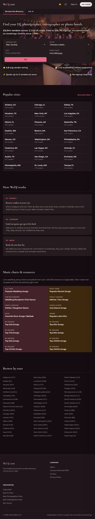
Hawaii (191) (8, 417)
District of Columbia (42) (13, 406)
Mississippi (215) (40, 403)
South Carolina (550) (72, 399)
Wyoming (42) (70, 436)
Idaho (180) (7, 421)
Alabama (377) (9, 377)
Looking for (11, 42)
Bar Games (7, 503)
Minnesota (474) (40, 399)
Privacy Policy (55, 477)
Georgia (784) (8, 414)
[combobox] (26, 53)
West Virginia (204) (72, 428)
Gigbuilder (7, 489)
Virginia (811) (69, 421)
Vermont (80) (69, 417)
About (52, 467)
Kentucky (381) (40, 377)
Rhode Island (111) (72, 396)
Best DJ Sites (8, 493)
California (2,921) (10, 392)
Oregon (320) (69, 388)
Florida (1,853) (9, 410)
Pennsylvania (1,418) (72, 392)
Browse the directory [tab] (14, 11)
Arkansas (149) (9, 388)
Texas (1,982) (69, 410)
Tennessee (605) (70, 406)
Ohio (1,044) (69, 381)
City (7, 50)
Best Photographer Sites (12, 496)
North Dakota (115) (72, 377)
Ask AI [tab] (31, 11)
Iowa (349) (7, 432)
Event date (54, 50)
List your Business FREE (59, 470)
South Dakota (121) (72, 403)
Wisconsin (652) (70, 432)
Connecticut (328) (10, 399)
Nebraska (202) (40, 414)
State (51, 42)
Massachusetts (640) (42, 392)
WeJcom (9, 4)
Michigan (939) (40, 396)
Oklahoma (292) (71, 385)
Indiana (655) (8, 428)
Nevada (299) (39, 417)
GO (25, 59)
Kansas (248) (8, 436)
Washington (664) (71, 425)
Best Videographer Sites (12, 500)
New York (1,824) (40, 432)
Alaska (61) (7, 381)
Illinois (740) (8, 425)
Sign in (74, 4)
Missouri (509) (39, 406)
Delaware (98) (8, 403)
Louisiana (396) (40, 381)
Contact (53, 474)
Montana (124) (40, 410)
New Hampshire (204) (43, 421)
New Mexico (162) (41, 428)
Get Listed (86, 4)
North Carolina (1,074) (43, 436)
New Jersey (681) (41, 425)
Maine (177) (38, 385)
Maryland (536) (40, 388)
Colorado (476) (9, 396)
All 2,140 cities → (84, 95)
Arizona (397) (8, 385)
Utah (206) (68, 414)
